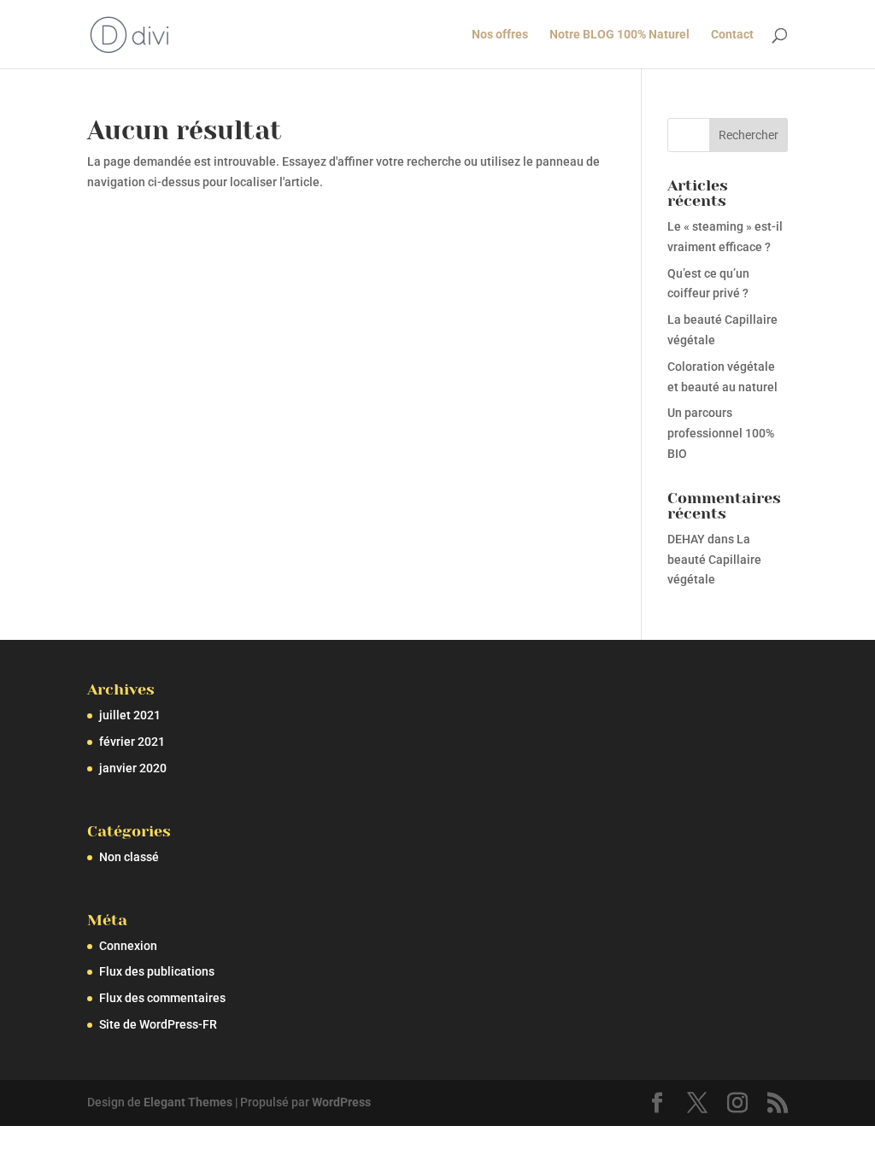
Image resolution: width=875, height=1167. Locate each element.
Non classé (129, 857)
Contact (732, 34)
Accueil (328, 34)
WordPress (341, 1102)
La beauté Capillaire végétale (714, 559)
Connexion (128, 946)
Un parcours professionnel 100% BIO (720, 433)
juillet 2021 (130, 715)
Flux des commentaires (162, 998)
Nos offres (500, 34)
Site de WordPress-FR (158, 1024)
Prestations (401, 34)
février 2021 (132, 741)
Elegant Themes (188, 1102)
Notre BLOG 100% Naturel (619, 34)
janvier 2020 (133, 768)
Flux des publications (156, 971)
